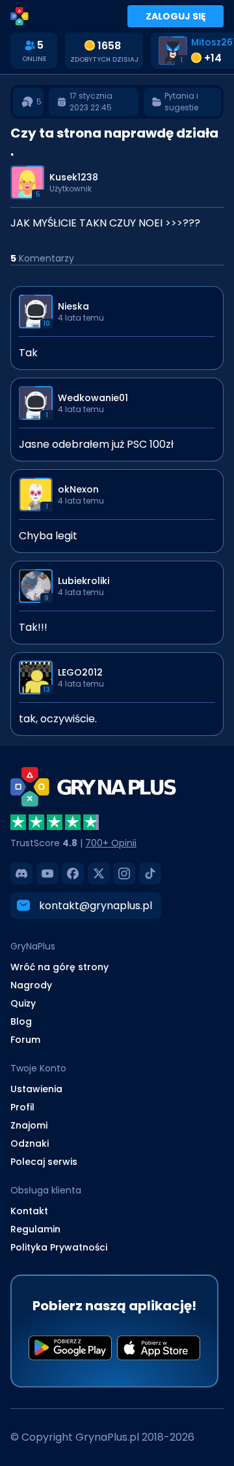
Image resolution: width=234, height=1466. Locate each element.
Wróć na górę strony (59, 966)
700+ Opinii (110, 843)
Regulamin (35, 1229)
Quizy (23, 1003)
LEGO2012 (80, 672)
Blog (21, 1021)
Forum (25, 1039)
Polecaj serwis (43, 1161)
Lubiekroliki (83, 580)
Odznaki (29, 1143)
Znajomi (28, 1125)
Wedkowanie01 (93, 397)
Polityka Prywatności (58, 1247)
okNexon (78, 489)
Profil (22, 1107)
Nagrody (31, 985)
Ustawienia (36, 1088)
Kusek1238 (73, 177)
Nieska (73, 306)
